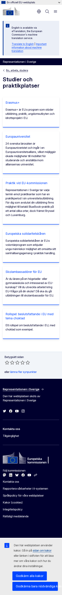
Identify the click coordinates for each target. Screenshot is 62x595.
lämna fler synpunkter (23, 372)
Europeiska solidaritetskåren (25, 233)
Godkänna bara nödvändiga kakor (37, 586)
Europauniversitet (18, 136)
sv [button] (39, 11)
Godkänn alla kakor (29, 576)
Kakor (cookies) (13, 502)
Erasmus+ (13, 102)
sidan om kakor (42, 550)
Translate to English (23, 43)
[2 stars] (9, 362)
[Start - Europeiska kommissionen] (11, 11)
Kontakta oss (11, 481)
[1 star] (7, 362)
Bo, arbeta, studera (17, 70)
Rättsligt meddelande (16, 516)
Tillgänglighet (11, 436)
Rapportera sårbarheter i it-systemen (25, 488)
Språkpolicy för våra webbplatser (23, 495)
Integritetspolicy (13, 509)
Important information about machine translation (29, 47)
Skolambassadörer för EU (24, 272)
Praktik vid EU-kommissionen (26, 183)
